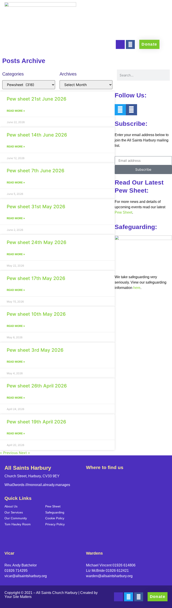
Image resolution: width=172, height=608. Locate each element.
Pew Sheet (123, 212)
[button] (69, 50)
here (136, 288)
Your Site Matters (18, 597)
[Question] (120, 44)
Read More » (16, 110)
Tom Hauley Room (17, 524)
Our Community (15, 518)
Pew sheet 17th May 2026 (36, 278)
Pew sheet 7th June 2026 (35, 170)
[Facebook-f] (130, 44)
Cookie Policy (54, 518)
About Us (10, 506)
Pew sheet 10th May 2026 (36, 314)
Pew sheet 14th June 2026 (37, 135)
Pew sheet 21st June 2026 (36, 99)
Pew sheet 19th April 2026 (36, 422)
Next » (24, 452)
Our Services (13, 512)
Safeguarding (54, 512)
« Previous (9, 452)
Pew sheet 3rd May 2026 (35, 350)
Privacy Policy (55, 524)
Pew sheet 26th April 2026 (37, 386)
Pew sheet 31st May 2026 (36, 206)
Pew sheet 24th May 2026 (36, 242)
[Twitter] (120, 109)
